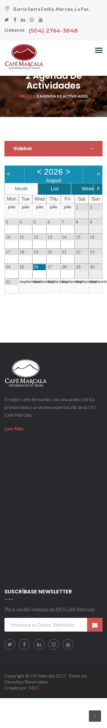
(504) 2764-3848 (53, 30)
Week (88, 188)
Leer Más (13, 428)
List (54, 188)
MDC (34, 687)
